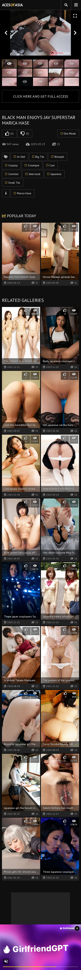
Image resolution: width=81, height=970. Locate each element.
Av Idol (21, 156)
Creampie (33, 165)
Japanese (56, 174)
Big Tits (39, 156)
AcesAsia (12, 4)
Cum (52, 165)
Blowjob (59, 156)
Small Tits (14, 182)
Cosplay (13, 165)
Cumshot (13, 174)
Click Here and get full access (40, 96)
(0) (12, 133)
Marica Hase (24, 193)
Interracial (34, 174)
